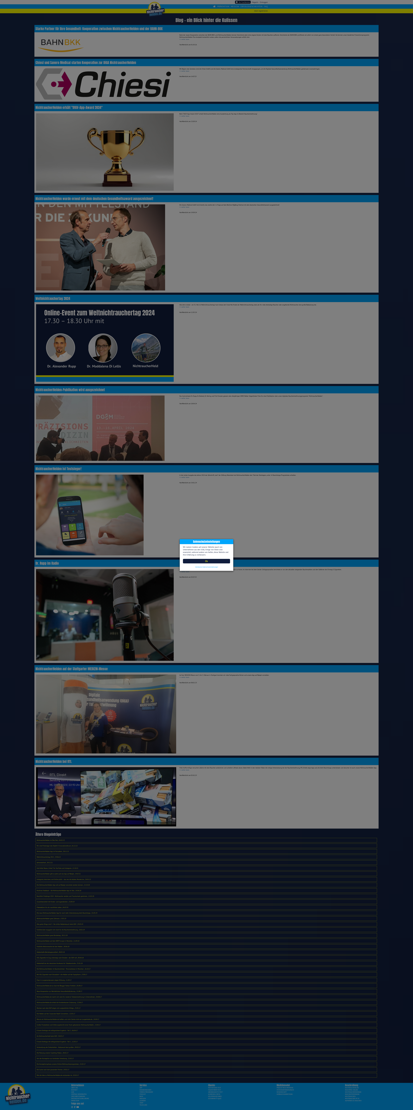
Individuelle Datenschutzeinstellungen (206, 567)
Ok (206, 561)
